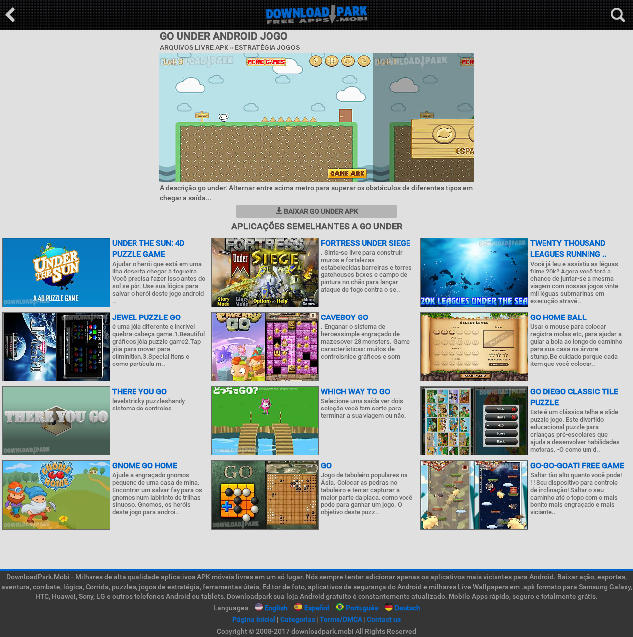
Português (362, 608)
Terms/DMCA (341, 619)
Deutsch (407, 608)
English (276, 608)
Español (316, 608)
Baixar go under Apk (320, 211)
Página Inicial (253, 619)
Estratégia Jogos (267, 47)
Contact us (384, 619)
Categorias (297, 619)
